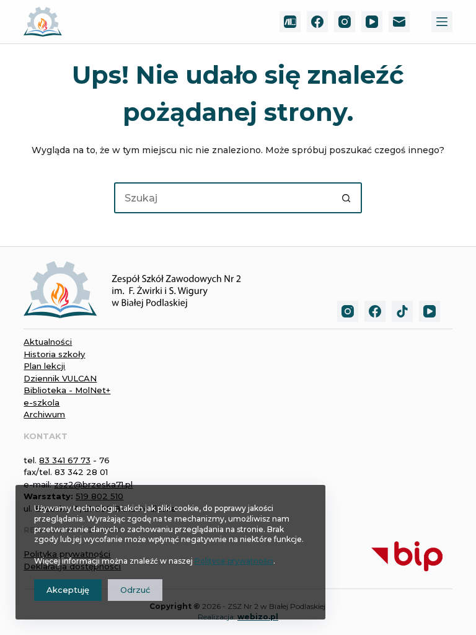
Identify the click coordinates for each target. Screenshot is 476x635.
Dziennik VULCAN (60, 378)
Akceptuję (67, 590)
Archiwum (44, 414)
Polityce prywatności (234, 561)
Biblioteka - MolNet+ (67, 390)
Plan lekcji (44, 366)
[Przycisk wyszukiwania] (346, 197)
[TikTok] (402, 311)
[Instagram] (344, 21)
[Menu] (441, 21)
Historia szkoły (54, 354)
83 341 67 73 (64, 460)
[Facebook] (317, 21)
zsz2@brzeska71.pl (93, 484)
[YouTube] (371, 21)
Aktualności (48, 342)
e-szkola (42, 402)
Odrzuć (135, 590)
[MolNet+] (290, 21)
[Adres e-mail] (399, 21)
